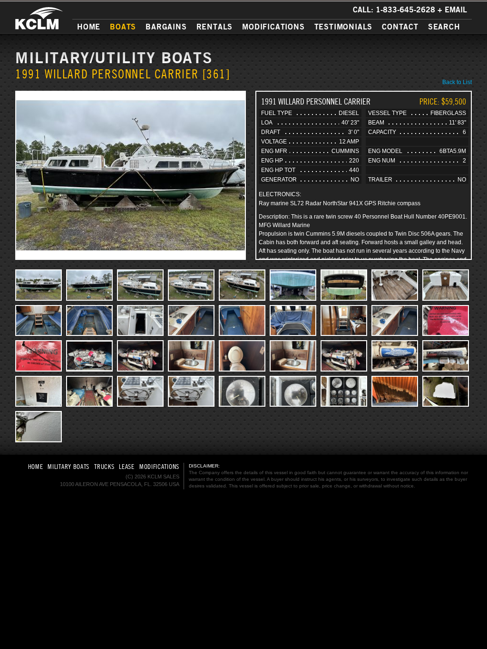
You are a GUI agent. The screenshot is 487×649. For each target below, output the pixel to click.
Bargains (166, 26)
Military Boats (68, 466)
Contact (400, 26)
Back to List (457, 82)
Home (88, 26)
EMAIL (456, 9)
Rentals (214, 26)
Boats (123, 26)
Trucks (104, 466)
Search (444, 26)
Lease (127, 466)
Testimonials (343, 26)
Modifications (273, 26)
